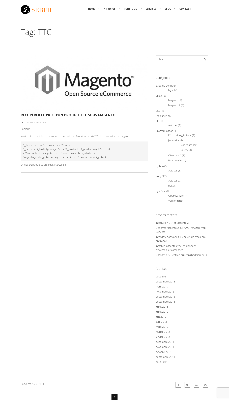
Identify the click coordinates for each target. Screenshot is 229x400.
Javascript (173, 140)
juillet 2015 (162, 306)
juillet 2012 (162, 311)
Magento (173, 100)
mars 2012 (162, 326)
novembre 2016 (165, 291)
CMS (158, 95)
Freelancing (162, 115)
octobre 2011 (163, 351)
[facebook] (178, 385)
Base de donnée (165, 85)
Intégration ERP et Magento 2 (172, 222)
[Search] (205, 59)
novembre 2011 (165, 346)
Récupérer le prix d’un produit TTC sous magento (68, 115)
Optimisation (175, 195)
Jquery (184, 150)
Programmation (164, 130)
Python (160, 166)
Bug (170, 185)
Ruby (158, 176)
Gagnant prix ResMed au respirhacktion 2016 (182, 255)
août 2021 (162, 276)
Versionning (175, 200)
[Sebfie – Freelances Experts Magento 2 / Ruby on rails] (36, 12)
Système (161, 191)
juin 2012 (161, 316)
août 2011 (162, 361)
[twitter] (187, 385)
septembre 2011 (165, 356)
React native (175, 160)
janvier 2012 (163, 336)
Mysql (171, 90)
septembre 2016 (165, 296)
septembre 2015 (165, 301)
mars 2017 (162, 286)
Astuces (173, 125)
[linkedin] (196, 385)
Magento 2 (174, 105)
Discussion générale (179, 135)
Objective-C (174, 155)
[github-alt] (205, 385)
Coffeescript (188, 145)
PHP (158, 120)
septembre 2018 (165, 281)
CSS (158, 110)
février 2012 (163, 331)
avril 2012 (161, 321)
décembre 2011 (165, 341)
